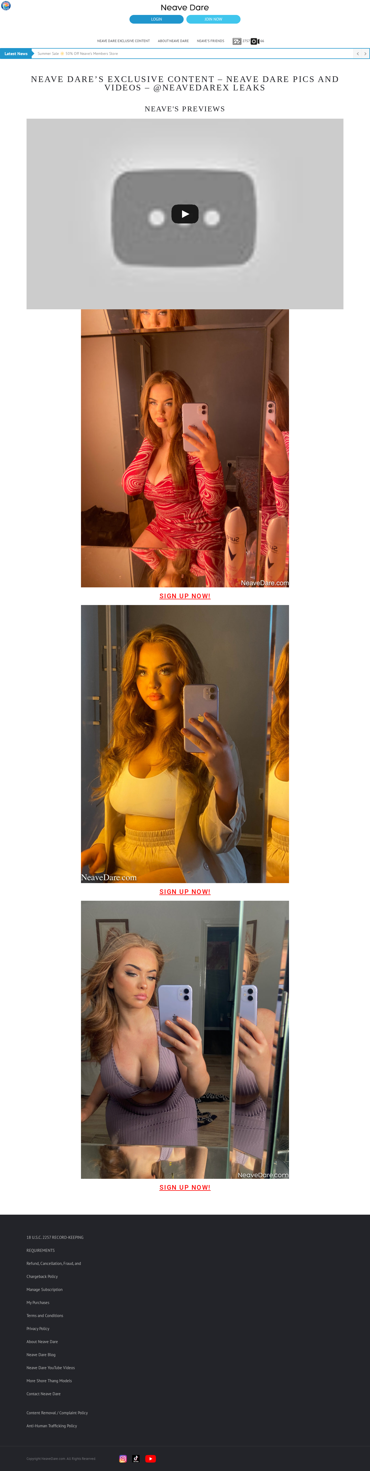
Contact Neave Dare (44, 1393)
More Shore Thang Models (49, 1380)
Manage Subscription (45, 1289)
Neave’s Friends (210, 41)
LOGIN (156, 19)
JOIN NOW (213, 19)
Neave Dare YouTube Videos (51, 1367)
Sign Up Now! (185, 596)
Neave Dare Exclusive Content (123, 41)
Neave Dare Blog (41, 1354)
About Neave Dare (173, 41)
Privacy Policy (38, 1328)
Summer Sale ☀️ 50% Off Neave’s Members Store (78, 53)
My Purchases (38, 1302)
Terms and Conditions (45, 1315)
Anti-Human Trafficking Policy (52, 1425)
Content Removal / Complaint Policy (57, 1412)
